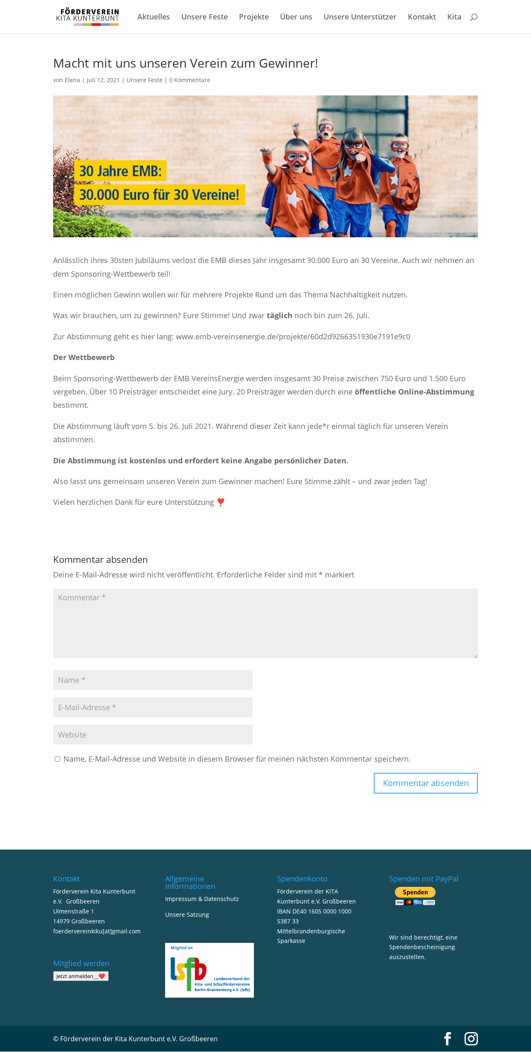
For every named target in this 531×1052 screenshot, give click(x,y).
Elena (72, 80)
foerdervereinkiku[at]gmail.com (97, 931)
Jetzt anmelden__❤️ (80, 976)
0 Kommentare (189, 80)
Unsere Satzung (187, 914)
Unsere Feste (204, 18)
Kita (454, 18)
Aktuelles (153, 18)
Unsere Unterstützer (360, 18)
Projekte (254, 18)
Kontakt (422, 18)
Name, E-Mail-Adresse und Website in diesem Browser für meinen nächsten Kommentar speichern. (237, 759)
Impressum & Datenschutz (202, 899)
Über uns (296, 18)
